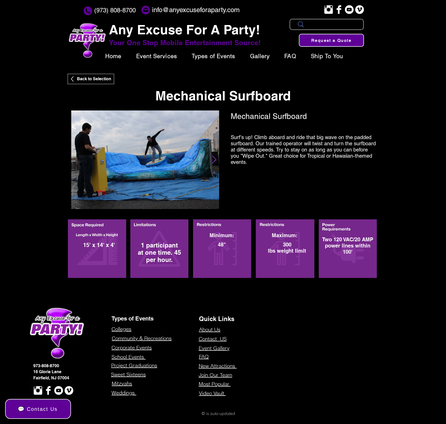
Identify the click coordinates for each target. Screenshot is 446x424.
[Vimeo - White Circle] (359, 9)
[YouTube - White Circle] (349, 9)
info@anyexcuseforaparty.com (196, 10)
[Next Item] (214, 159)
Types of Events (133, 318)
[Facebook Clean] (338, 9)
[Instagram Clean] (328, 9)
